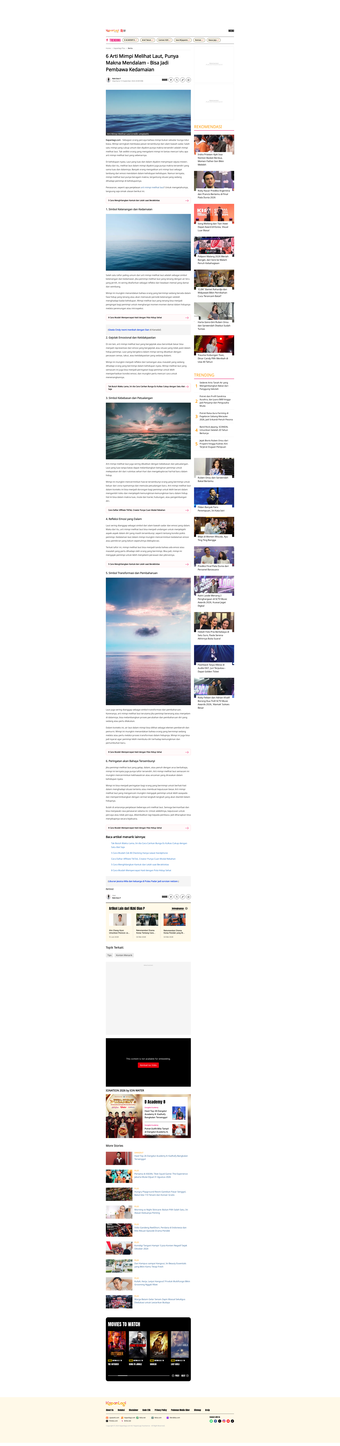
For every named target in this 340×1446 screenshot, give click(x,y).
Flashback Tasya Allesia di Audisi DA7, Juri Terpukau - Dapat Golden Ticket (212, 668)
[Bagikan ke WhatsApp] (188, 79)
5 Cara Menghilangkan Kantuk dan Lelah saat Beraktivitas (134, 200)
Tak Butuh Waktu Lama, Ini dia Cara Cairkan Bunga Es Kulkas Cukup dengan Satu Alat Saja (146, 387)
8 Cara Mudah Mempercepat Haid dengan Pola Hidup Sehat (135, 317)
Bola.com (158, 1418)
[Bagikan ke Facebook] (171, 79)
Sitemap (197, 1410)
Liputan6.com (114, 1418)
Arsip (207, 1410)
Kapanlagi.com (129, 1418)
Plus (136, 1171)
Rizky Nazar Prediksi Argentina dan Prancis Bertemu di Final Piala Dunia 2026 (214, 194)
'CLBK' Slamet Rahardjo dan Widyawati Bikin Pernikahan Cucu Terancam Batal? (212, 293)
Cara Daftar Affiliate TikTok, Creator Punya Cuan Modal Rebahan (136, 510)
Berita (130, 48)
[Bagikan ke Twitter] (176, 79)
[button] (182, 79)
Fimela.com (113, 1421)
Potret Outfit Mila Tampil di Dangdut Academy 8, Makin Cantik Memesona (157, 1131)
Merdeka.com (175, 1418)
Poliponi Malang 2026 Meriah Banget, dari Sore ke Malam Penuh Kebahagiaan (213, 260)
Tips (109, 955)
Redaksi (121, 1410)
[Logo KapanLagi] (116, 30)
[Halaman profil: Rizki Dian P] (108, 79)
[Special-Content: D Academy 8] (123, 1116)
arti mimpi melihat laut (152, 187)
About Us (110, 1410)
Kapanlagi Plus (119, 48)
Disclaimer (133, 1410)
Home (108, 48)
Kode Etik (146, 1410)
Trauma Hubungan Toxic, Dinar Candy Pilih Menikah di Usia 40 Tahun (213, 358)
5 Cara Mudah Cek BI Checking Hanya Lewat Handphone (139, 852)
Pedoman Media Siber (180, 1410)
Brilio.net (127, 1421)
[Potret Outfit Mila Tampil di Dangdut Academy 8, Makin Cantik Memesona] (179, 1130)
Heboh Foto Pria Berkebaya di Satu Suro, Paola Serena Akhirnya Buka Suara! (213, 635)
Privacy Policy (161, 1410)
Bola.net (142, 1418)
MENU (231, 31)
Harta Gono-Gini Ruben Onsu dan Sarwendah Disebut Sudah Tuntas (214, 325)
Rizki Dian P (116, 78)
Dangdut (138, 1153)
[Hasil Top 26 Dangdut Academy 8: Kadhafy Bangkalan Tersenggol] (179, 1113)
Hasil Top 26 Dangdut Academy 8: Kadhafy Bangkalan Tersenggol (156, 1114)
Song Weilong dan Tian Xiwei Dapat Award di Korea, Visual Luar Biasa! (213, 227)
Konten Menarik (124, 955)
